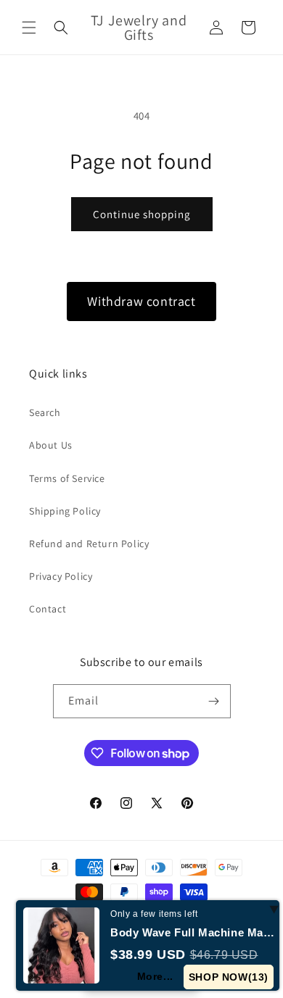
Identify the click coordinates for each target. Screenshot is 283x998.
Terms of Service (67, 478)
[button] (29, 27)
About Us (51, 445)
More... (155, 976)
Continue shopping (142, 214)
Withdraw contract (141, 301)
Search (45, 412)
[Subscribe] (214, 701)
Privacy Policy (60, 576)
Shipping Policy (65, 510)
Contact (47, 608)
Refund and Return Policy (89, 543)
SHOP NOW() (228, 977)
